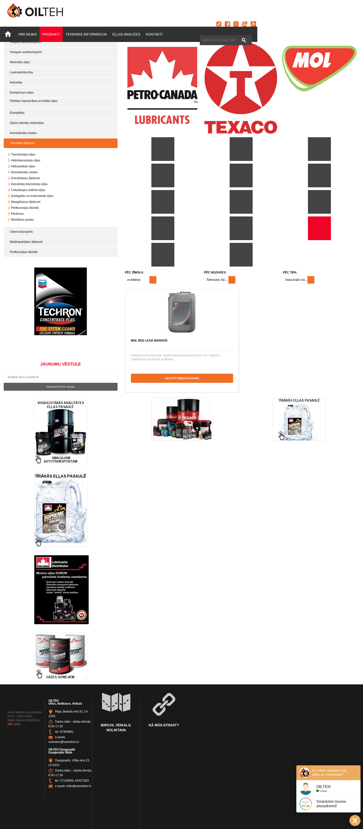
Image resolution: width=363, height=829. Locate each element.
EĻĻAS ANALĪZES (126, 34)
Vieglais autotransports (25, 42)
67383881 (67, 731)
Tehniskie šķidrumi (22, 143)
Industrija (16, 82)
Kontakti (154, 34)
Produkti (51, 34)
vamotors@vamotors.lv (63, 742)
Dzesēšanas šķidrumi (25, 178)
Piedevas (17, 213)
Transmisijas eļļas (23, 154)
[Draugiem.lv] (253, 24)
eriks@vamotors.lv (78, 786)
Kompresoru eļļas (22, 92)
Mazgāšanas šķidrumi (25, 202)
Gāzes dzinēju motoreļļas (27, 123)
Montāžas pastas (22, 219)
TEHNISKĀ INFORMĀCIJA (86, 34)
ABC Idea (13, 724)
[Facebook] (227, 24)
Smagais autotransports (26, 52)
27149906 (67, 780)
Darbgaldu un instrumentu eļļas (32, 196)
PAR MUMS (28, 34)
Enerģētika (17, 113)
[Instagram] (236, 24)
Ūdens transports (21, 231)
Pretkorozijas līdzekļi (25, 208)
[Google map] (244, 24)
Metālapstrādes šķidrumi (26, 242)
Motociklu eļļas (20, 62)
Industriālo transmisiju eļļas (29, 184)
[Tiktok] (219, 24)
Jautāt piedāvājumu (182, 378)
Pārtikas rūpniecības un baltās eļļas (34, 101)
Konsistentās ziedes (23, 133)
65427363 (82, 780)
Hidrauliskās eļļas (23, 166)
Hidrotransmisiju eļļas (25, 160)
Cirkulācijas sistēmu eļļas (28, 190)
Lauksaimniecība (21, 72)
